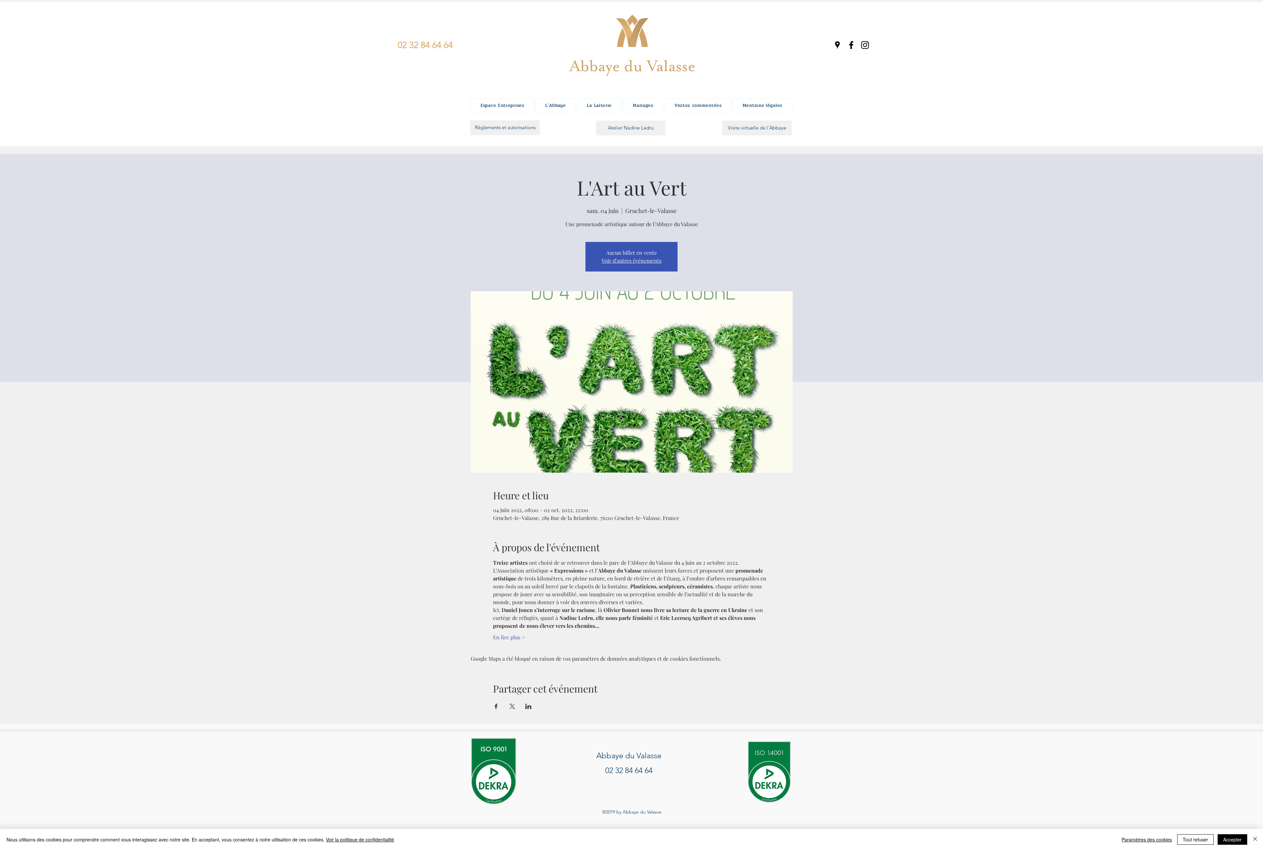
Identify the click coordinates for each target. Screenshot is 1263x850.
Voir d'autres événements (631, 260)
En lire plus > (509, 637)
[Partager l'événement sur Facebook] (496, 706)
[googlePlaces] (837, 45)
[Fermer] (1255, 839)
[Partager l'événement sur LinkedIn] (528, 706)
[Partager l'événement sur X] (512, 706)
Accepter (1232, 839)
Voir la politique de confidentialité (360, 839)
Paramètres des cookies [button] (1147, 839)
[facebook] (851, 45)
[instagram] (865, 45)
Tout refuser (1195, 839)
